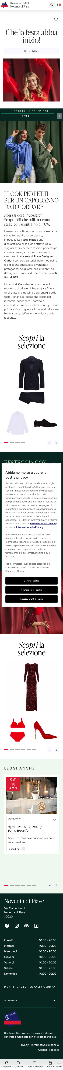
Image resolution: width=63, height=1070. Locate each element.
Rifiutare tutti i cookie (31, 590)
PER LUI (27, 116)
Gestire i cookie (31, 581)
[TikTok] (36, 925)
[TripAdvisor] (26, 925)
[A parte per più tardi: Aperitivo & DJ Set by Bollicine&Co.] (54, 819)
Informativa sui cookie (45, 1044)
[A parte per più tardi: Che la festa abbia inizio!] (56, 19)
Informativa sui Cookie (43, 523)
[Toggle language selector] (59, 5)
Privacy (24, 1044)
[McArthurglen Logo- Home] (4, 5)
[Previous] (49, 442)
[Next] (56, 442)
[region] (31, 535)
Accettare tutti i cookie (31, 599)
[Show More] (59, 116)
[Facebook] (7, 925)
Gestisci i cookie (48, 1049)
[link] (19, 5)
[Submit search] (52, 5)
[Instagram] (17, 925)
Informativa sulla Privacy (30, 527)
